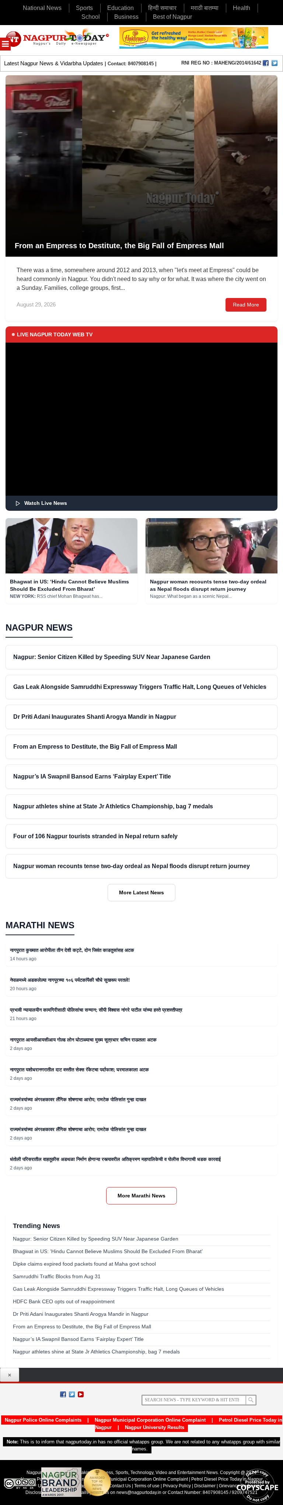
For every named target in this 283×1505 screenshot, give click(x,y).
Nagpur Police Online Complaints (43, 1420)
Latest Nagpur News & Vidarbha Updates (53, 63)
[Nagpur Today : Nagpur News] (58, 40)
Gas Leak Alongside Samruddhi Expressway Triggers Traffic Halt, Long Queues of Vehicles (139, 687)
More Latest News (141, 892)
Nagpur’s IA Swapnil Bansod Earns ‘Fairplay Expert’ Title (92, 776)
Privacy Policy (177, 1485)
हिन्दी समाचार (162, 8)
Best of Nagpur (172, 17)
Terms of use (147, 1485)
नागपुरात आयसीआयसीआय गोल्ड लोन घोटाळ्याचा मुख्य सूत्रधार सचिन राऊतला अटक (83, 1040)
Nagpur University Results (154, 1427)
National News (42, 8)
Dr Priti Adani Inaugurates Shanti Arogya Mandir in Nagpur (94, 717)
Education (120, 8)
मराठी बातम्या (205, 8)
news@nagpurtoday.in (138, 1492)
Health (241, 8)
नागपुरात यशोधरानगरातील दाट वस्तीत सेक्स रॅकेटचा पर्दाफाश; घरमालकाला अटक (79, 1069)
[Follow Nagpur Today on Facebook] (63, 1394)
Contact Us (120, 1485)
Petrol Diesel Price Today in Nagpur (227, 1479)
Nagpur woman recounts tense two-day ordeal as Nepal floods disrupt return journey (131, 866)
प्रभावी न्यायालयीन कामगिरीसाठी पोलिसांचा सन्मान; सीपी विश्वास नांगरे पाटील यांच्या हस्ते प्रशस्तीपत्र (96, 1010)
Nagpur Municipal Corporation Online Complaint (150, 1420)
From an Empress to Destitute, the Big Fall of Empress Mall (95, 746)
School (90, 17)
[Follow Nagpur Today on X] (72, 1394)
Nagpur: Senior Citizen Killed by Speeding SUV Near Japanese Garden (111, 657)
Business (126, 17)
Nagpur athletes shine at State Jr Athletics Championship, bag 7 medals (113, 806)
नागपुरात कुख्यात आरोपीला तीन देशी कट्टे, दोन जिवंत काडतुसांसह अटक (72, 950)
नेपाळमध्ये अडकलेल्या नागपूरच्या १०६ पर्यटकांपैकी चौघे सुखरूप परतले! (70, 980)
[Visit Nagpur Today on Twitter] (274, 63)
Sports (84, 8)
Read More (246, 305)
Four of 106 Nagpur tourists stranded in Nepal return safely (95, 836)
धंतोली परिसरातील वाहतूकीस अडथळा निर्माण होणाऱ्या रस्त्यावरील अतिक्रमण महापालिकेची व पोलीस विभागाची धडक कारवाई (115, 1159)
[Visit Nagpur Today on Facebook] (266, 63)
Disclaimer (205, 1485)
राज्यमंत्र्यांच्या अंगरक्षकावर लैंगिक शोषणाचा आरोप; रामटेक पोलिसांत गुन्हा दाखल (78, 1099)
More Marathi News (141, 1196)
